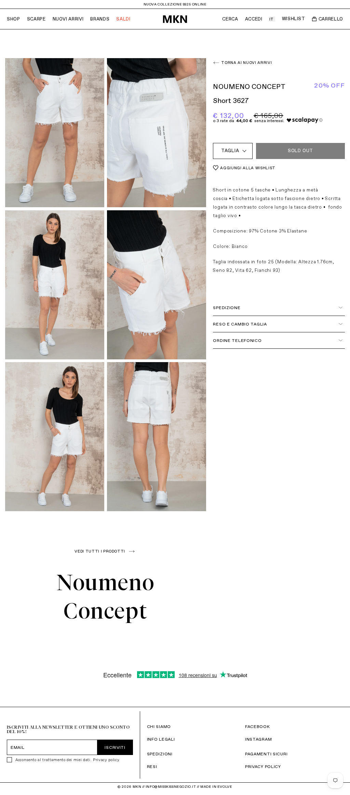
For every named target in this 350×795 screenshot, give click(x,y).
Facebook (257, 726)
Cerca (230, 19)
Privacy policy (106, 759)
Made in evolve (216, 786)
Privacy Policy (263, 766)
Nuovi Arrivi (68, 19)
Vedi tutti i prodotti (100, 551)
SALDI (123, 19)
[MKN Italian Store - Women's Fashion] (175, 19)
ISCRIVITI (115, 747)
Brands (99, 19)
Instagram (258, 739)
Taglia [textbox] (230, 151)
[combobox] (233, 151)
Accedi (253, 19)
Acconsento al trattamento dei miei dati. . (67, 759)
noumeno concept (249, 86)
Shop (13, 19)
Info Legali (161, 739)
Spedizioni (160, 753)
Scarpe (36, 19)
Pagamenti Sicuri (266, 753)
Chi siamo (159, 726)
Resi (152, 766)
